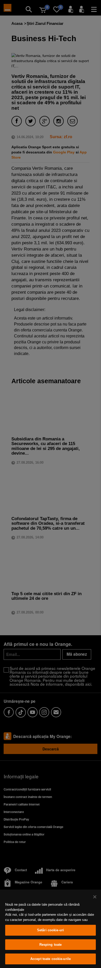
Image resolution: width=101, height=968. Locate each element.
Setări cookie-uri (50, 930)
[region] (50, 929)
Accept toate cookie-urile (50, 959)
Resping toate (50, 945)
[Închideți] (94, 897)
